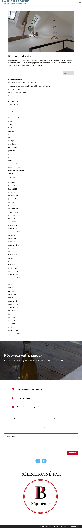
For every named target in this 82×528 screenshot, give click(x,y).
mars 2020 (12, 294)
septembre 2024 (14, 212)
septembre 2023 (14, 232)
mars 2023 (12, 238)
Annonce (11, 108)
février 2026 (12, 189)
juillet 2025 (12, 199)
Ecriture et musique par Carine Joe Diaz (22, 83)
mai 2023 (11, 235)
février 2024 (12, 225)
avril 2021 (11, 261)
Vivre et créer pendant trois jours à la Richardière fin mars (29, 86)
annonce (11, 111)
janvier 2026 (12, 192)
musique (11, 141)
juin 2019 (11, 317)
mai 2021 (11, 258)
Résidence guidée (14, 167)
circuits (10, 128)
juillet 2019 (12, 314)
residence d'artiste (15, 164)
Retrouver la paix (14, 89)
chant (10, 121)
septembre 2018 (14, 334)
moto (10, 137)
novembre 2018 (13, 330)
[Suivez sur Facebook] (37, 461)
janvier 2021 (12, 268)
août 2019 (11, 311)
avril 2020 (11, 291)
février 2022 (12, 255)
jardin (10, 134)
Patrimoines (12, 147)
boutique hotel (13, 118)
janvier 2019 (12, 327)
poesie (10, 154)
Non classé (12, 144)
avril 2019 (11, 321)
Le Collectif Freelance (75, 526)
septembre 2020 (14, 278)
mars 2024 (12, 222)
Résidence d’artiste (20, 56)
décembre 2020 (13, 271)
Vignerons (11, 177)
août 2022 (11, 248)
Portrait (11, 157)
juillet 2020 (12, 284)
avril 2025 (11, 205)
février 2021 (12, 265)
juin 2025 (11, 202)
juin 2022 (11, 252)
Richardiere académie (16, 170)
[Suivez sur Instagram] (44, 461)
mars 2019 (12, 324)
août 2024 (11, 215)
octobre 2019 (13, 307)
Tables (10, 174)
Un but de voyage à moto (17, 93)
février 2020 (12, 298)
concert (11, 131)
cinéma (10, 124)
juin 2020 (11, 288)
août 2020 (11, 281)
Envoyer (72, 453)
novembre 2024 (13, 209)
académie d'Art (13, 105)
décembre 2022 (13, 245)
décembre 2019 (13, 301)
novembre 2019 (13, 304)
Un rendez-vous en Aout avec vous (20, 96)
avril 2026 (11, 186)
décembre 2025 (13, 196)
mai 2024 (11, 219)
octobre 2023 (13, 228)
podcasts (11, 151)
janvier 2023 (12, 242)
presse (10, 161)
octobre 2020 (13, 275)
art (9, 114)
